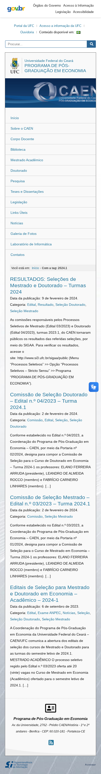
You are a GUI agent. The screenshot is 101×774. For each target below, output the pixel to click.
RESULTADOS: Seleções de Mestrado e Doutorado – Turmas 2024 (48, 285)
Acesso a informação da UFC (60, 26)
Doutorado (19, 170)
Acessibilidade (83, 12)
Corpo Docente (22, 139)
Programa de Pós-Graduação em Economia (55, 68)
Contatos (18, 255)
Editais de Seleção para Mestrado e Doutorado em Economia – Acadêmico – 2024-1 (49, 593)
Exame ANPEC (49, 613)
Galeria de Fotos (24, 234)
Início (15, 118)
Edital (31, 305)
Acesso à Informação (78, 5)
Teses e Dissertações (27, 192)
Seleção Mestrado (24, 311)
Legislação (63, 12)
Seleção (61, 420)
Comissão (35, 420)
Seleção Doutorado (70, 305)
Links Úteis (19, 213)
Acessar (90, 764)
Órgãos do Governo (47, 5)
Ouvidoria (27, 32)
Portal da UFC (24, 26)
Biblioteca (18, 149)
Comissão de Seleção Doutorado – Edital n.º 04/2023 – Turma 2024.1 (49, 401)
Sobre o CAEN (22, 128)
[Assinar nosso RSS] (51, 742)
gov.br (16, 9)
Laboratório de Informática (31, 244)
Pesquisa (18, 181)
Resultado (45, 305)
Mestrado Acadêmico (27, 160)
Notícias (17, 223)
